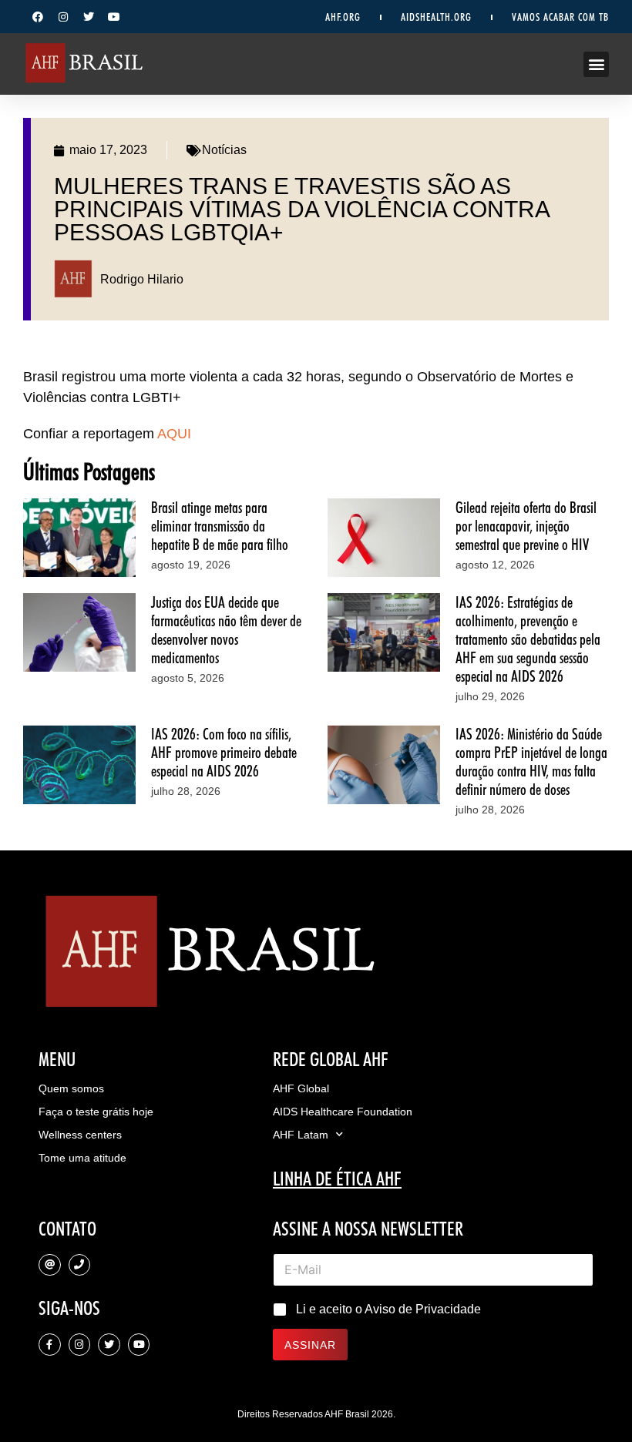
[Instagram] (63, 17)
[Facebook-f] (50, 1344)
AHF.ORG (343, 17)
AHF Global (301, 1088)
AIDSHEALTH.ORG (436, 17)
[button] (596, 64)
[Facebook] (38, 17)
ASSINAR (310, 1345)
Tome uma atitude (82, 1158)
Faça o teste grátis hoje (96, 1111)
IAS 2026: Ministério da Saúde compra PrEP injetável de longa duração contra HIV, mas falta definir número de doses (531, 762)
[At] (50, 1265)
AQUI (174, 433)
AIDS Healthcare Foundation (342, 1111)
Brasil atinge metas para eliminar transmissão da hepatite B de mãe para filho (219, 526)
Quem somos (71, 1088)
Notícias (224, 149)
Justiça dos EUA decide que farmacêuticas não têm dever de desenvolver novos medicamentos (226, 630)
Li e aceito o (388, 1309)
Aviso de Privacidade (423, 1309)
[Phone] (80, 1265)
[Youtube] (114, 17)
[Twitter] (88, 17)
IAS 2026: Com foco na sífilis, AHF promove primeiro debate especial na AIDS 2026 (224, 752)
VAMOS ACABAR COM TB (560, 17)
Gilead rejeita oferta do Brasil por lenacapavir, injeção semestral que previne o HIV (526, 526)
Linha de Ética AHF (337, 1178)
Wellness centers (80, 1134)
